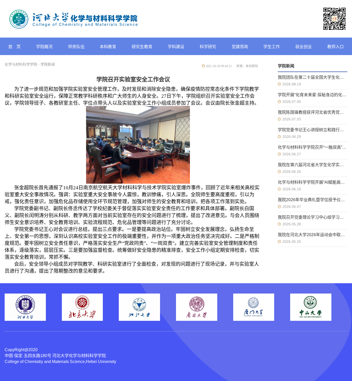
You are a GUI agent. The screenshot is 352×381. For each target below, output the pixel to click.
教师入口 (335, 47)
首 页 (14, 47)
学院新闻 (47, 64)
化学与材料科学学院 (21, 64)
